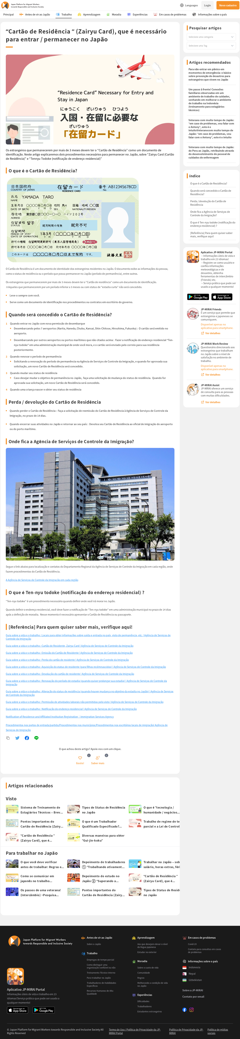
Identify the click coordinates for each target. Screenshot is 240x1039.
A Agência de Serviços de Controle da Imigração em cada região (42, 580)
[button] (80, 760)
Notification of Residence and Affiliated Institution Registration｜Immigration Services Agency (60, 716)
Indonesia (194, 967)
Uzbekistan (195, 980)
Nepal (192, 973)
